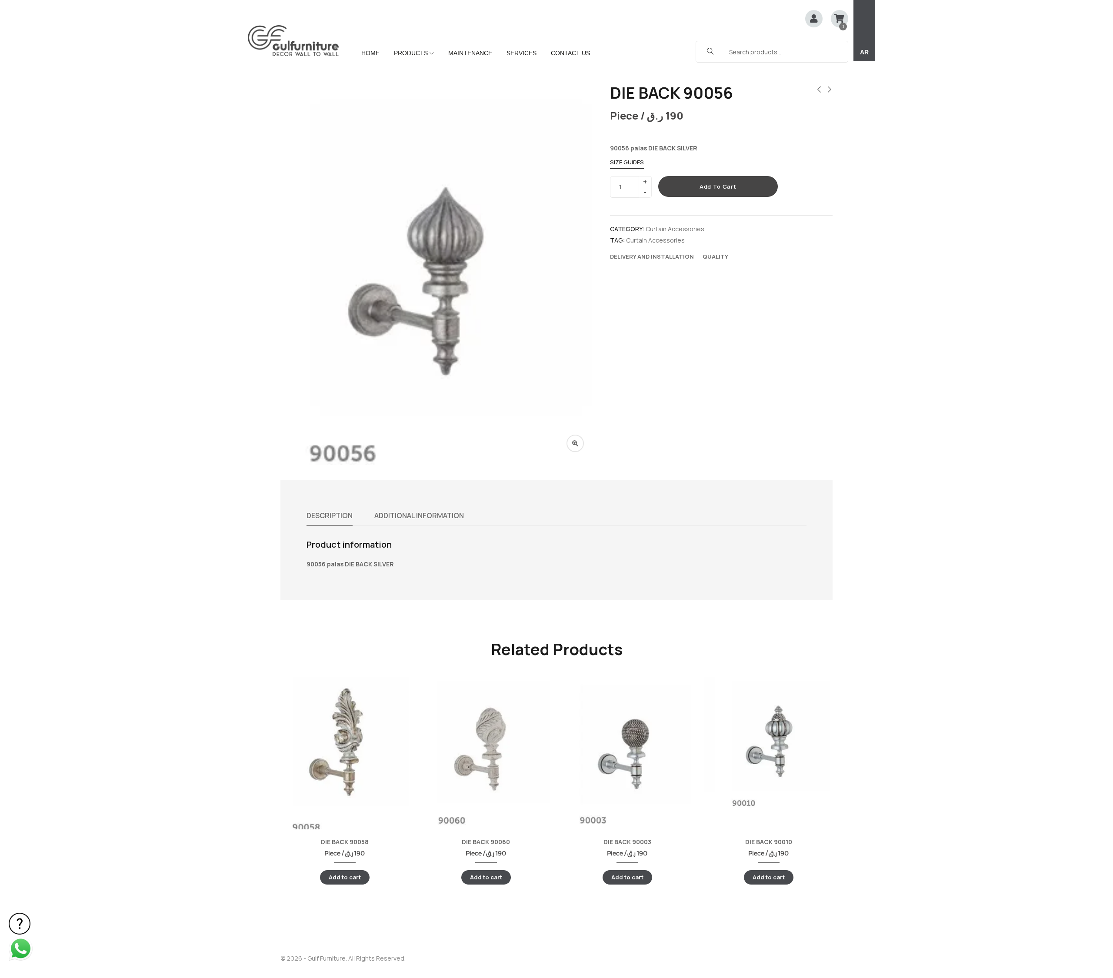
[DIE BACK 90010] (768, 742)
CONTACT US (570, 53)
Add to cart (718, 186)
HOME (370, 53)
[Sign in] (814, 19)
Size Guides (627, 162)
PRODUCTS (412, 53)
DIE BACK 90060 (486, 842)
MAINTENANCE (470, 53)
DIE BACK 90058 (345, 842)
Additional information (419, 515)
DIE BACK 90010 (768, 842)
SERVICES (522, 53)
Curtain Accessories (675, 229)
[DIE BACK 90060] (486, 752)
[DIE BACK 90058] (344, 755)
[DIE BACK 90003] (627, 751)
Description (330, 515)
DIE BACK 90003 (627, 842)
